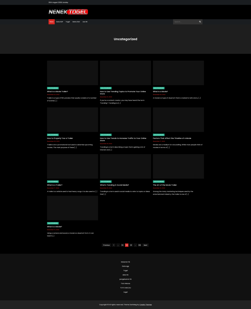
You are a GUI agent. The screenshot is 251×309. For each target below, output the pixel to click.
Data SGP (59, 22)
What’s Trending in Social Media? (114, 185)
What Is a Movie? (160, 91)
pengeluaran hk (125, 279)
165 (139, 245)
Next (145, 245)
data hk (125, 275)
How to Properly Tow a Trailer (60, 138)
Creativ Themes (145, 305)
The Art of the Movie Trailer (165, 185)
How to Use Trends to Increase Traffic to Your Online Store (123, 139)
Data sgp (125, 266)
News (52, 22)
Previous (106, 245)
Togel (68, 22)
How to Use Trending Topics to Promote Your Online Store (123, 92)
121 (131, 245)
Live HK (85, 22)
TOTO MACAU (125, 288)
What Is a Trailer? (54, 185)
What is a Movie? (54, 226)
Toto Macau (125, 283)
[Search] (200, 21)
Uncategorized (53, 88)
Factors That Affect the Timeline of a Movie (172, 138)
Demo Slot (76, 22)
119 (122, 245)
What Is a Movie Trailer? (57, 91)
